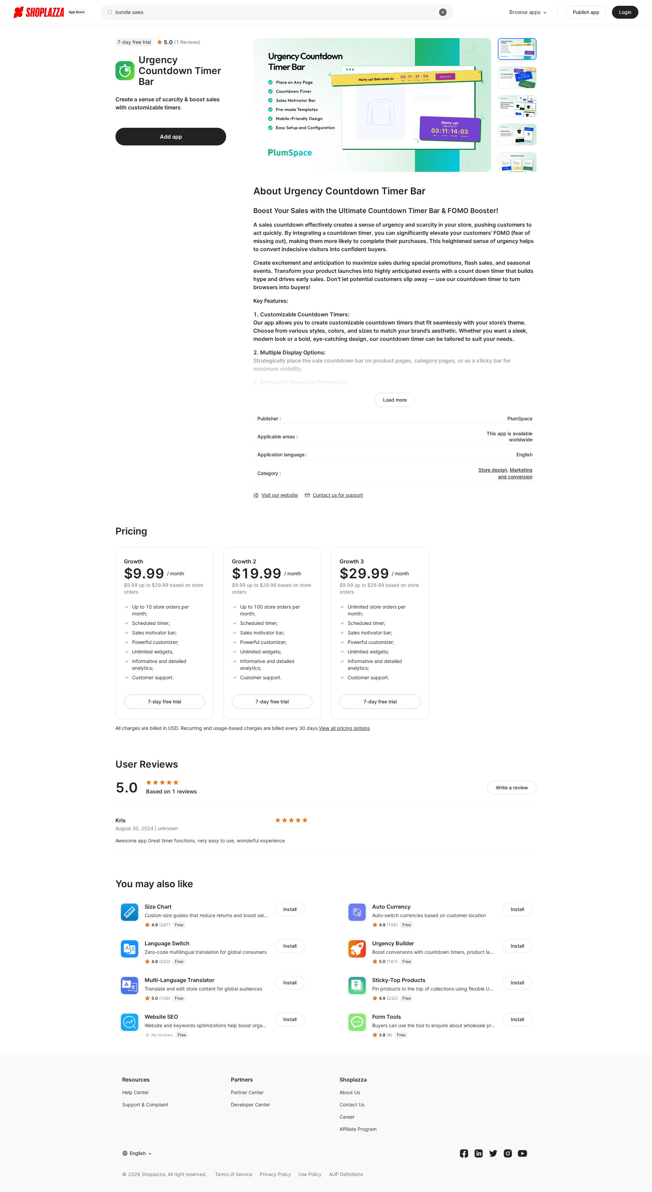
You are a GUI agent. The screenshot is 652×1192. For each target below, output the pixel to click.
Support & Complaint (145, 1104)
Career (347, 1117)
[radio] (148, 782)
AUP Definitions (346, 1174)
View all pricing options (344, 728)
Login (625, 12)
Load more (395, 400)
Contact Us (352, 1104)
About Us (350, 1092)
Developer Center (250, 1104)
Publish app (586, 12)
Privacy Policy (275, 1174)
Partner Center (247, 1092)
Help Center (135, 1092)
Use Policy (310, 1174)
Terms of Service (233, 1174)
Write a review (512, 787)
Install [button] (289, 909)
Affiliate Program (358, 1129)
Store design (492, 470)
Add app (171, 136)
